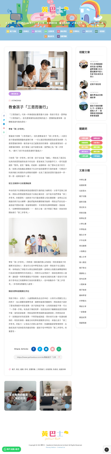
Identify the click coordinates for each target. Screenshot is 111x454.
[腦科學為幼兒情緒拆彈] (83, 95)
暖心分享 (82, 257)
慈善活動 (97, 152)
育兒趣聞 (82, 246)
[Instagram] (98, 23)
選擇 (22, 369)
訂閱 (42, 23)
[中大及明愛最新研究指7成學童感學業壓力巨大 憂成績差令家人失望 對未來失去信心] (83, 64)
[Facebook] (94, 23)
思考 (26, 369)
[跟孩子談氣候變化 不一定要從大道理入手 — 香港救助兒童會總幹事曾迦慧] (83, 106)
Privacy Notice (51, 447)
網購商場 (52, 23)
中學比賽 (85, 138)
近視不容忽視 (95, 84)
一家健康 (82, 312)
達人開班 (82, 262)
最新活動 (97, 147)
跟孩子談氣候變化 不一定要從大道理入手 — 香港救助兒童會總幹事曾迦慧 (96, 111)
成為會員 (65, 23)
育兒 (17, 369)
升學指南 (97, 156)
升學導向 (82, 301)
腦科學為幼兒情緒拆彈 (96, 96)
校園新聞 (85, 143)
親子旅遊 (82, 290)
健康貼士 (82, 273)
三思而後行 (40, 369)
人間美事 (82, 284)
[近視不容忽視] (83, 84)
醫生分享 (82, 235)
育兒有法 (14, 94)
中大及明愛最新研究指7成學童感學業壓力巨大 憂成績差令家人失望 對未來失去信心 (96, 70)
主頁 (9, 23)
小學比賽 (85, 156)
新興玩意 (97, 138)
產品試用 (82, 317)
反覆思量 (32, 369)
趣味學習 (82, 295)
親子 (13, 369)
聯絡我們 (78, 23)
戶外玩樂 (82, 240)
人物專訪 (82, 251)
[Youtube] (102, 23)
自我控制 (49, 369)
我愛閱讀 (82, 323)
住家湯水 (97, 143)
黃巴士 (32, 23)
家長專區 (20, 23)
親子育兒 (82, 268)
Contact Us (61, 447)
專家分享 (82, 306)
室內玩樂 (82, 279)
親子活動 (85, 147)
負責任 (55, 369)
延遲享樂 (62, 369)
